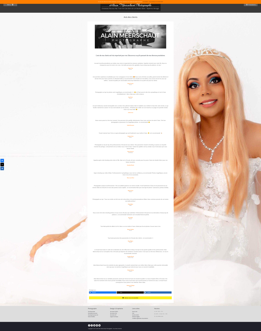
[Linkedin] (99, 325)
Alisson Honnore (130, 151)
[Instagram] (92, 325)
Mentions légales (136, 316)
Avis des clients (135, 315)
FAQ (133, 313)
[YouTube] (94, 325)
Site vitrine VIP (113, 315)
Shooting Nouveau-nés (93, 315)
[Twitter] (2, 164)
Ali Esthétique (130, 152)
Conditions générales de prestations (140, 318)
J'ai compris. (145, 1)
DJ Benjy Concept (130, 257)
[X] (97, 325)
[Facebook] (89, 325)
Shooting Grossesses (92, 313)
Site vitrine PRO (113, 313)
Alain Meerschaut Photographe (130, 5)
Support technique (114, 316)
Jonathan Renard (130, 256)
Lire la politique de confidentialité (156, 1)
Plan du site (134, 311)
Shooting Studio (91, 311)
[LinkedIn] (2, 168)
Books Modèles (91, 316)
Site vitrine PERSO (114, 311)
